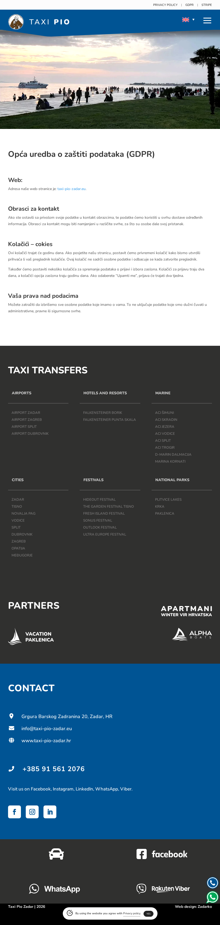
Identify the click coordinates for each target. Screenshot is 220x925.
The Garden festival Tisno (108, 506)
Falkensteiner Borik (102, 412)
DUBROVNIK (22, 534)
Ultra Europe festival (104, 534)
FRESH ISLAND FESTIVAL (104, 513)
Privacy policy (165, 5)
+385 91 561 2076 (54, 769)
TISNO (17, 506)
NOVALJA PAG (23, 513)
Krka (159, 506)
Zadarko (205, 906)
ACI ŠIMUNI (164, 412)
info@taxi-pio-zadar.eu (40, 728)
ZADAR (18, 499)
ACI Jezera (164, 426)
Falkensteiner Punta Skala (109, 419)
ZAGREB (19, 541)
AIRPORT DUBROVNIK (30, 433)
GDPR (189, 5)
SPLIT (16, 527)
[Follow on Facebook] (14, 811)
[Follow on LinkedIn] (49, 811)
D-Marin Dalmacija (173, 454)
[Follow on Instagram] (32, 811)
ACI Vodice (165, 433)
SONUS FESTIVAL (97, 520)
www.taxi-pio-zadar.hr (39, 740)
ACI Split (163, 440)
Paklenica (164, 513)
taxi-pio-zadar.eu (71, 188)
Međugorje (22, 555)
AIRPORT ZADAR (26, 412)
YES (148, 913)
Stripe (206, 5)
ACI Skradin (166, 419)
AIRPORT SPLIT (24, 426)
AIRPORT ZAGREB (27, 419)
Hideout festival (99, 499)
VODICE (18, 520)
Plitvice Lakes (168, 499)
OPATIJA (18, 548)
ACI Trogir (165, 447)
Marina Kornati (170, 461)
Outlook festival (100, 527)
